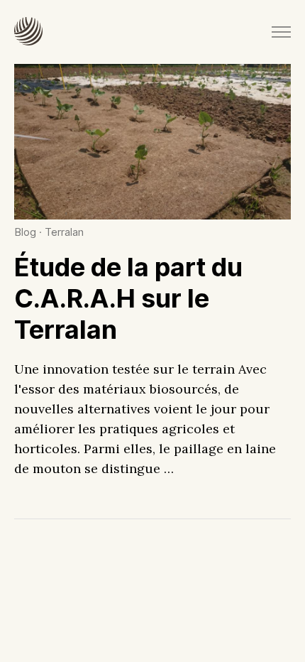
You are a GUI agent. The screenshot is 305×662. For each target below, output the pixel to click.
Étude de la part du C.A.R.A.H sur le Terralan (128, 298)
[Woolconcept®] (28, 32)
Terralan (64, 232)
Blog (25, 232)
